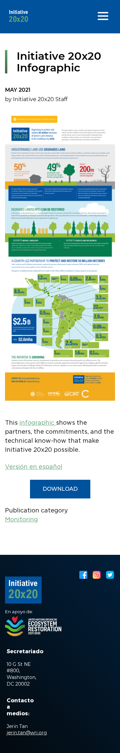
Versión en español (33, 467)
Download (60, 489)
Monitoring (21, 519)
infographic (37, 423)
